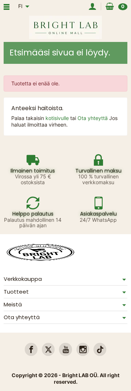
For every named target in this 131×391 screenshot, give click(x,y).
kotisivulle (57, 118)
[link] (31, 349)
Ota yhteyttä (93, 118)
